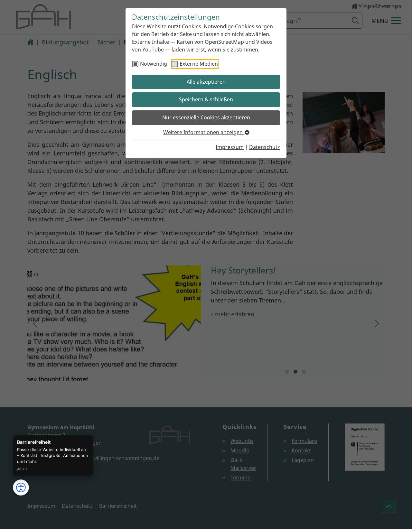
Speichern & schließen (206, 99)
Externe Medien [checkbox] (199, 63)
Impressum (230, 147)
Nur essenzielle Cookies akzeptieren (206, 117)
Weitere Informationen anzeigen (203, 132)
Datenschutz (264, 147)
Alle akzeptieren (206, 81)
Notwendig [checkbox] (153, 63)
